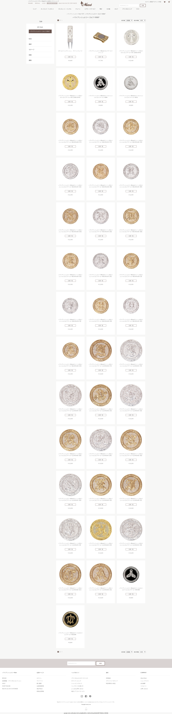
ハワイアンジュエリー (65, 702)
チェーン (78, 9)
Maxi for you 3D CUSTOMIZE (68, 3)
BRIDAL (37, 3)
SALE (137, 9)
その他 (108, 9)
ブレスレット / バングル (64, 9)
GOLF (44, 3)
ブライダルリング (127, 9)
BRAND (30, 3)
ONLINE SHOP (52, 3)
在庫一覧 (70, 57)
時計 (101, 9)
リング (34, 9)
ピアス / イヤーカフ (90, 9)
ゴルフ (116, 9)
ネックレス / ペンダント (47, 9)
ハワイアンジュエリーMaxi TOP (75, 14)
